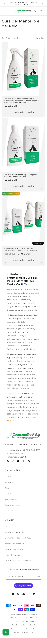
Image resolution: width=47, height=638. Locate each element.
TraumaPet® (11, 499)
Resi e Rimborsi (12, 555)
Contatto (9, 511)
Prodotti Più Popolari (15, 532)
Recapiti (36, 629)
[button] (5, 11)
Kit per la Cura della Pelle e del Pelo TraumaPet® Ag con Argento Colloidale (20, 250)
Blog (7, 488)
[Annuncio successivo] (42, 3)
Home (8, 477)
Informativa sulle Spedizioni (18, 560)
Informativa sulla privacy (25, 621)
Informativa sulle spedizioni (20, 629)
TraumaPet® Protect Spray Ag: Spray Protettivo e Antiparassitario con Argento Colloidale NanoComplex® (21, 100)
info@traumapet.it (17, 457)
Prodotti (9, 482)
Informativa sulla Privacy (17, 549)
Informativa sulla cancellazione (25, 633)
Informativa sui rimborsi (28, 617)
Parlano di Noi (12, 470)
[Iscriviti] (39, 577)
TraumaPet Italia (22, 614)
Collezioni (9, 494)
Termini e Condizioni (14, 544)
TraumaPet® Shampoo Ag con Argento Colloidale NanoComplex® (20, 176)
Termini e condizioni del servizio (24, 625)
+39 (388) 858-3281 (30, 450)
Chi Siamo (10, 520)
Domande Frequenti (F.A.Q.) (18, 538)
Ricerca (8, 526)
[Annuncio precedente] (4, 3)
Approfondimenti (13, 505)
